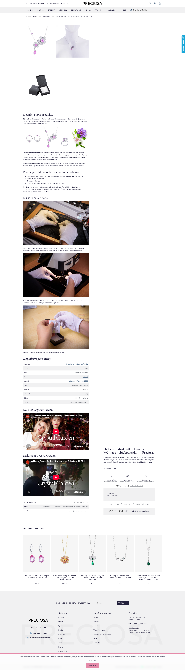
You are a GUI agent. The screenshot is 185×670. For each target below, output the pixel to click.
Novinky (61, 617)
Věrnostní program (37, 3)
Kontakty (64, 3)
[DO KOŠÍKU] (36, 553)
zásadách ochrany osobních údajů (154, 657)
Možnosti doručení (136, 486)
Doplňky (61, 630)
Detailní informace (109, 468)
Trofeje (60, 643)
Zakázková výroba (52, 3)
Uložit (113, 506)
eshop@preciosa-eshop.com (40, 638)
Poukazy (61, 647)
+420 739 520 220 (140, 624)
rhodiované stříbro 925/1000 (78, 381)
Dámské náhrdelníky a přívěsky (77, 364)
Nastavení (92, 660)
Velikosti (96, 622)
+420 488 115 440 (40, 633)
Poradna (96, 626)
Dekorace (61, 634)
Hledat (131, 10)
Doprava (96, 617)
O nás (26, 3)
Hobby (60, 639)
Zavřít (117, 506)
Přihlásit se (123, 603)
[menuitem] (29, 10)
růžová (85, 377)
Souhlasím (92, 665)
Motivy (60, 622)
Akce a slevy (62, 651)
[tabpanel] (36, 561)
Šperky (60, 626)
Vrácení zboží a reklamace (102, 634)
